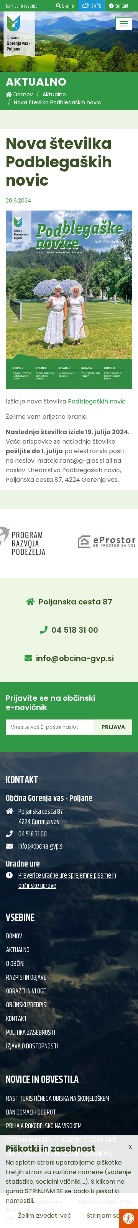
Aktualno (54, 94)
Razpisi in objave (26, 977)
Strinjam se (103, 1215)
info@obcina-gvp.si (75, 658)
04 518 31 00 (74, 630)
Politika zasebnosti (30, 1032)
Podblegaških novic (97, 401)
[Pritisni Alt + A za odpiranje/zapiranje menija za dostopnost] (128, 1218)
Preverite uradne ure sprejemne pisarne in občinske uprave (67, 880)
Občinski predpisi (27, 1005)
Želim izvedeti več (44, 1215)
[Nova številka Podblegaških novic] (69, 299)
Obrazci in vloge (26, 991)
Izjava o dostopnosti (32, 1046)
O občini (15, 964)
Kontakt (16, 1019)
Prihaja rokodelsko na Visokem (44, 1126)
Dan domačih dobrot (31, 1112)
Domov (22, 94)
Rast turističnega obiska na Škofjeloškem (57, 1099)
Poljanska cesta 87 (75, 601)
